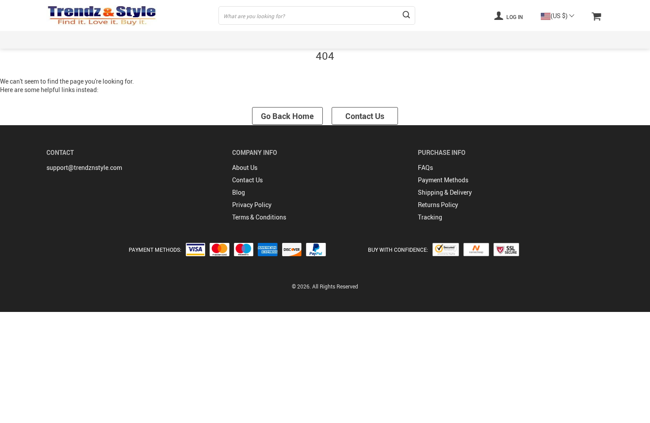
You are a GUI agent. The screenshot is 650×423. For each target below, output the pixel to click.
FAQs (425, 167)
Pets (483, 39)
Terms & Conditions (259, 217)
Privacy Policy (251, 204)
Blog (238, 192)
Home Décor (435, 39)
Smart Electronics (300, 39)
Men (164, 39)
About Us (244, 167)
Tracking (430, 217)
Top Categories (67, 39)
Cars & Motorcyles (538, 39)
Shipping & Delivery (445, 192)
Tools (596, 39)
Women (123, 39)
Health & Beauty (371, 39)
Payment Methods (443, 180)
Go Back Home (287, 116)
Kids (201, 39)
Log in (514, 16)
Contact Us (364, 116)
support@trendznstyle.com (84, 167)
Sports (241, 39)
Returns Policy (438, 204)
